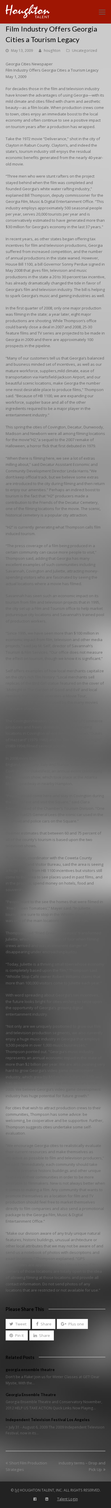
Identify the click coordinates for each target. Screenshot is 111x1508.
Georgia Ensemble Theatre (31, 1394)
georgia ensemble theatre (30, 1369)
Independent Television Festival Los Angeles (48, 1419)
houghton (52, 50)
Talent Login (67, 1499)
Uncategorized (84, 50)
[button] (18, 1324)
